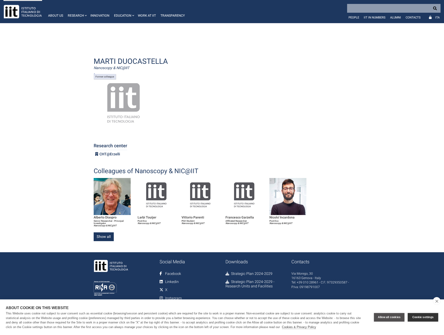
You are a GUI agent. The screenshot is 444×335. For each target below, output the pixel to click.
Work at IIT (147, 15)
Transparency (172, 15)
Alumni (395, 17)
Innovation (99, 15)
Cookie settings (423, 317)
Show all (104, 236)
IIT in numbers (374, 17)
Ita (437, 17)
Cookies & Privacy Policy (299, 327)
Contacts (413, 17)
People (353, 17)
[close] (437, 301)
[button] (76, 11)
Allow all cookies (389, 317)
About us (55, 15)
